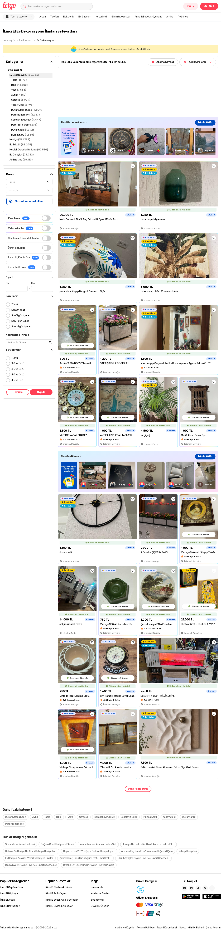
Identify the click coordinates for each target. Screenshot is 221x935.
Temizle (18, 392)
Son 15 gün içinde (21, 326)
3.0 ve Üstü (17, 363)
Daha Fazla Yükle (138, 788)
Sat (211, 6)
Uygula (41, 392)
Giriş (190, 6)
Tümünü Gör (205, 122)
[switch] (46, 218)
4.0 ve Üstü (17, 374)
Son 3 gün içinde (20, 315)
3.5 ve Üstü (17, 369)
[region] (138, 141)
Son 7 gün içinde (20, 321)
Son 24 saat (18, 309)
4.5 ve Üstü (17, 380)
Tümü (14, 304)
